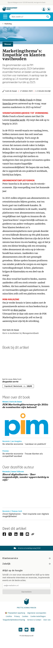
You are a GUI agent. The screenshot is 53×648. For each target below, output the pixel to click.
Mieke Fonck (26, 100)
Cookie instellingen (38, 616)
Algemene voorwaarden (36, 613)
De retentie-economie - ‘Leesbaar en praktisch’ (24, 444)
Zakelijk (6, 563)
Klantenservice (10, 558)
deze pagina (19, 310)
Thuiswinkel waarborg (16, 613)
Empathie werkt (10, 381)
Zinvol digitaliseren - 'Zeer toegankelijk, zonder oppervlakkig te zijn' (25, 477)
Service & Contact (34, 620)
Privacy (17, 616)
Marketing (8, 24)
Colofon (9, 616)
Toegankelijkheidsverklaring (14, 620)
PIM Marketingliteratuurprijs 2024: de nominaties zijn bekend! (25, 406)
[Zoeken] (48, 16)
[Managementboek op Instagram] (32, 629)
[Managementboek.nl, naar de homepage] (9, 10)
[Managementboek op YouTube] (26, 629)
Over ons (47, 620)
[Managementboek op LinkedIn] (20, 629)
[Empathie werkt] (11, 363)
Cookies (25, 616)
